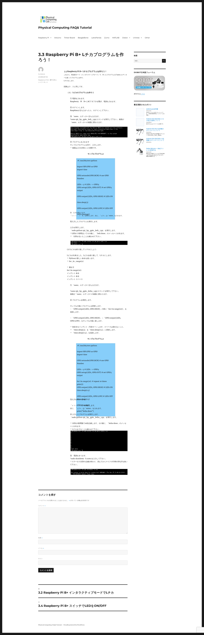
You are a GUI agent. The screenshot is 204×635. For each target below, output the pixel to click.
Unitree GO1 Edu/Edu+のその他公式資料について (155, 120)
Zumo (106, 38)
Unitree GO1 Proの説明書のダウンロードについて (155, 129)
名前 (40, 538)
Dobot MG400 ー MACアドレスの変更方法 (155, 149)
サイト (40, 558)
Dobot (125, 38)
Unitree (136, 38)
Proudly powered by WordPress (74, 625)
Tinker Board (69, 38)
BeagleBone (83, 38)
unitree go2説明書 (152, 109)
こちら (143, 94)
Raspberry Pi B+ (43, 80)
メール (41, 548)
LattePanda (96, 38)
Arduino (57, 38)
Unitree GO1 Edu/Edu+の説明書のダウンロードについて (155, 139)
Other (147, 38)
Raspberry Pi (43, 38)
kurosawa (41, 74)
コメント (41, 506)
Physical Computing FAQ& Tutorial (65, 27)
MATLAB (115, 38)
